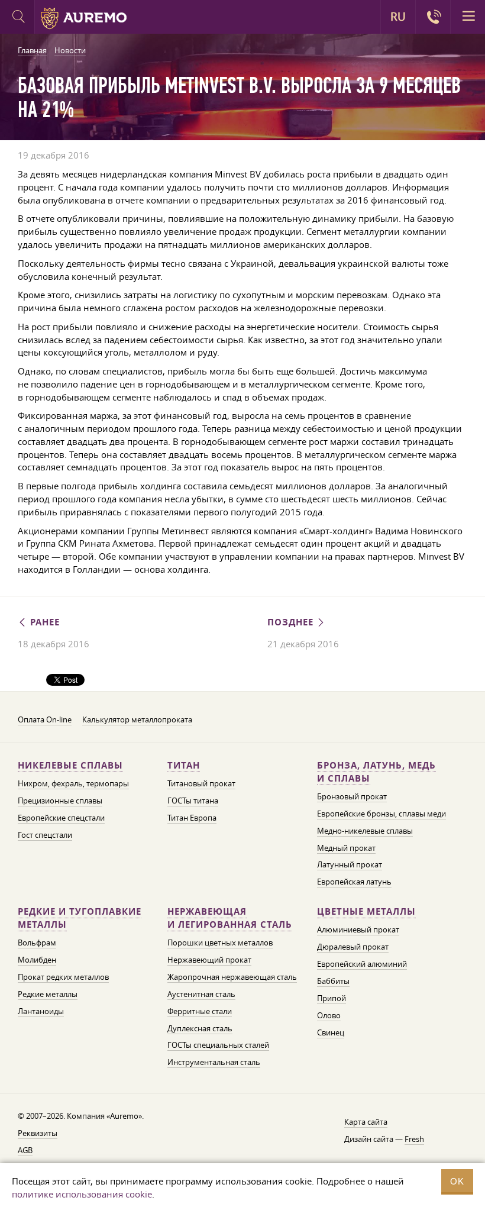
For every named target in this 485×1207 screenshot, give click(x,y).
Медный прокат (346, 848)
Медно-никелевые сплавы (365, 830)
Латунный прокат (349, 864)
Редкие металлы (47, 994)
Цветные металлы (366, 911)
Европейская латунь (354, 881)
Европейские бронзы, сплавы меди (381, 813)
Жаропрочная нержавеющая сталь (232, 977)
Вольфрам (37, 942)
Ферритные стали (199, 1011)
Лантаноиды (41, 1011)
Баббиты (333, 981)
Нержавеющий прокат (209, 959)
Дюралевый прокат (353, 946)
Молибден (37, 959)
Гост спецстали (45, 835)
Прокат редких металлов (63, 977)
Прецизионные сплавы (60, 800)
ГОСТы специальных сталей (218, 1045)
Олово (329, 1015)
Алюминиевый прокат (358, 929)
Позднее (291, 622)
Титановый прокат (201, 783)
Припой (331, 998)
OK (457, 1181)
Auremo (84, 18)
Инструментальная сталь (213, 1062)
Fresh (414, 1139)
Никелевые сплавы (70, 765)
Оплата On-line (45, 719)
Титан (183, 765)
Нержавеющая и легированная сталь (229, 918)
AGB (25, 1150)
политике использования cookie (82, 1194)
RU (398, 16)
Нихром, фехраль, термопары (73, 783)
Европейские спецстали (61, 817)
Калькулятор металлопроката (137, 719)
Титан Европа (191, 817)
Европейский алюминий (362, 963)
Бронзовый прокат (352, 796)
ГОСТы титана (192, 800)
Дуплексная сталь (199, 1028)
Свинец (330, 1032)
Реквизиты (37, 1133)
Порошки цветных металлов (220, 942)
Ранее (43, 622)
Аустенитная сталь (201, 994)
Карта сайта (365, 1121)
